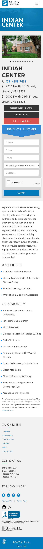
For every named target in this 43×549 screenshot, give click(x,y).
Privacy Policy (22, 501)
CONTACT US (7, 451)
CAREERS (5, 443)
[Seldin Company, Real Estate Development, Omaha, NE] (11, 515)
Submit (21, 192)
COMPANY (6, 432)
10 (32, 61)
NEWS (4, 447)
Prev (5, 47)
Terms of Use (7, 501)
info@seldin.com (7, 410)
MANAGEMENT (8, 435)
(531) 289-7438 (16, 81)
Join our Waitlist (21, 121)
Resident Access (21, 114)
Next (37, 47)
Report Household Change (21, 108)
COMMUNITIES (8, 439)
